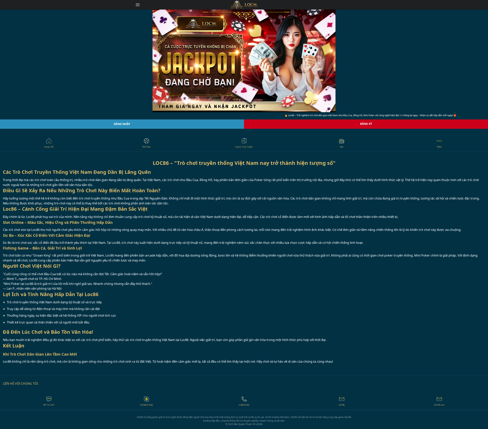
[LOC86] (244, 5)
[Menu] (137, 4)
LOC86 (259, 424)
